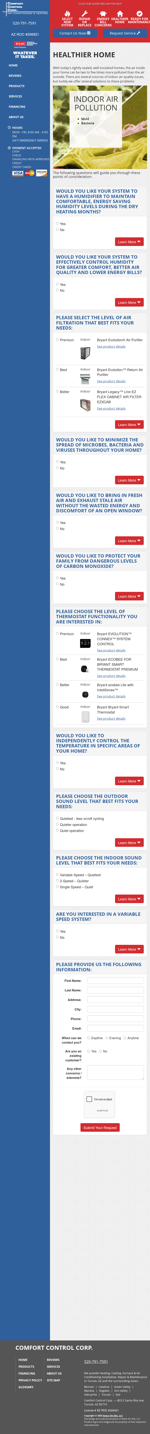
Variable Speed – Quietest (80, 874)
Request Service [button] (123, 33)
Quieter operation (73, 824)
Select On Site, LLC (113, 1415)
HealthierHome (119, 20)
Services (15, 96)
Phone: (76, 1019)
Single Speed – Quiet (76, 886)
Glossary (26, 1387)
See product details (111, 346)
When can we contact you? (71, 1040)
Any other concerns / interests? (73, 1073)
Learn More (127, 241)
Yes (63, 223)
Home (13, 65)
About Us (16, 117)
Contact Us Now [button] (73, 33)
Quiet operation (72, 830)
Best (63, 369)
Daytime (97, 1038)
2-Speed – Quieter (74, 880)
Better (64, 391)
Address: (74, 999)
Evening (115, 1038)
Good (64, 707)
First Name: (72, 980)
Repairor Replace (84, 22)
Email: (76, 1028)
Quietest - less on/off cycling (82, 818)
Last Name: (73, 990)
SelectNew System (67, 22)
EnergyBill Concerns (103, 22)
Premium (67, 339)
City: (78, 1009)
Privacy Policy (30, 1380)
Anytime (133, 1038)
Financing (17, 107)
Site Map (53, 1380)
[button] (100, 1127)
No (62, 229)
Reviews (15, 76)
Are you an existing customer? (73, 1055)
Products (16, 86)
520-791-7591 (96, 1361)
